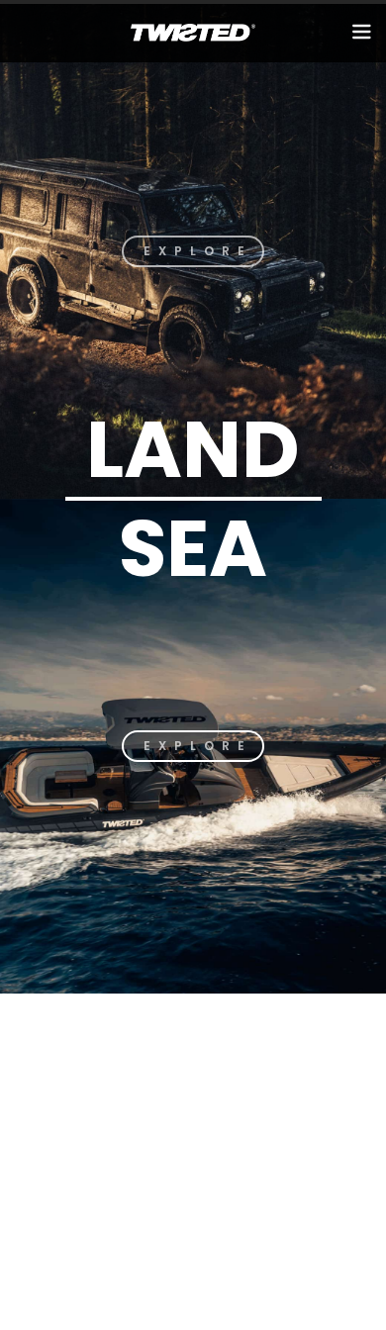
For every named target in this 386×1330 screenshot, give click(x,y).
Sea (193, 548)
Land (193, 449)
